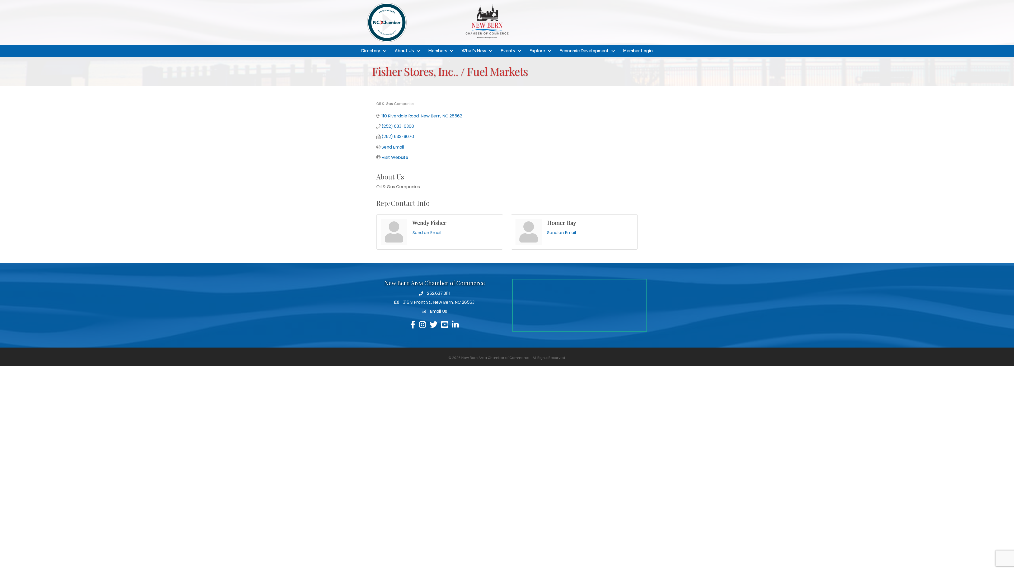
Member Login (638, 50)
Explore (537, 50)
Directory (370, 50)
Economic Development (584, 50)
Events (508, 50)
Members (437, 50)
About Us (404, 50)
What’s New (474, 50)
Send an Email (426, 233)
